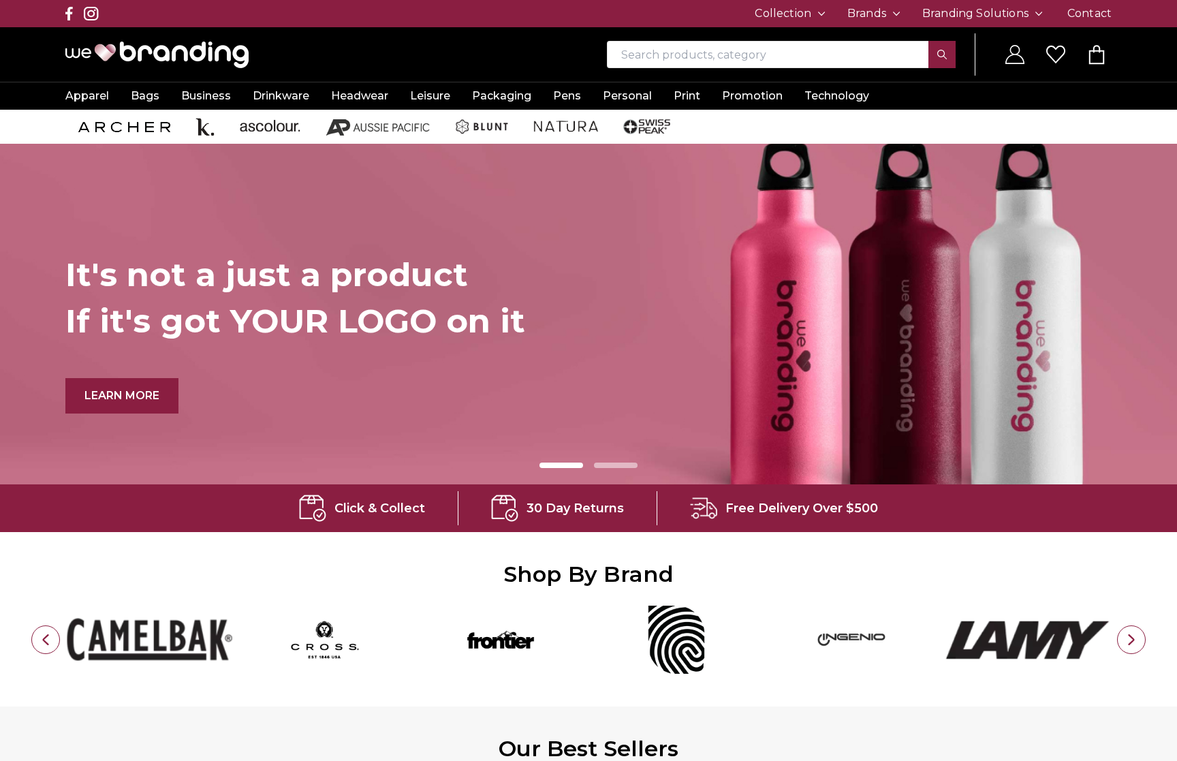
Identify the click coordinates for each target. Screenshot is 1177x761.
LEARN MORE (131, 395)
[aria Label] (45, 639)
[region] (588, 380)
